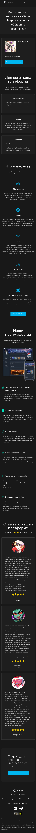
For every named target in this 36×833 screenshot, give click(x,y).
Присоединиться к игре (14, 62)
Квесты (30, 799)
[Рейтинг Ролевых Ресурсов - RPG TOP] (18, 815)
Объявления (23, 799)
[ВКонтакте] (15, 809)
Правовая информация (9, 799)
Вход (24, 2)
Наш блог (25, 803)
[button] (31, 2)
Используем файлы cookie (9, 819)
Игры (9, 803)
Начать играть (18, 314)
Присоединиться (18, 773)
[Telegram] (21, 809)
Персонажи (16, 803)
